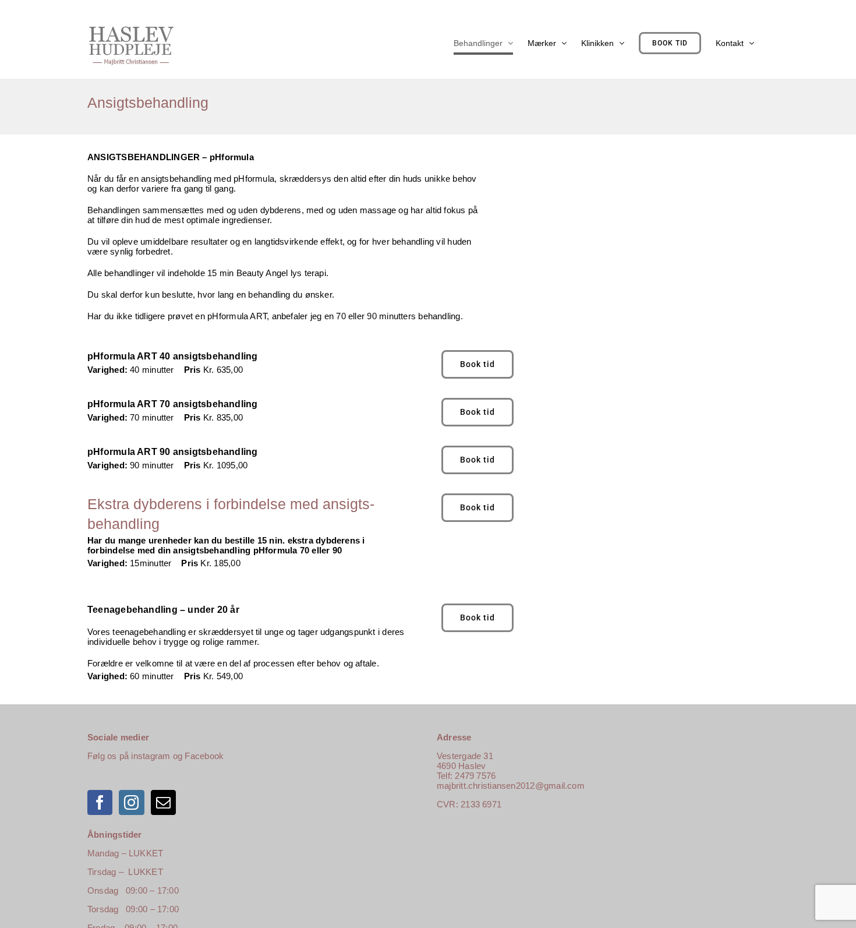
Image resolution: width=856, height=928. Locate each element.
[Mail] (163, 802)
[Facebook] (99, 802)
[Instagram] (131, 802)
